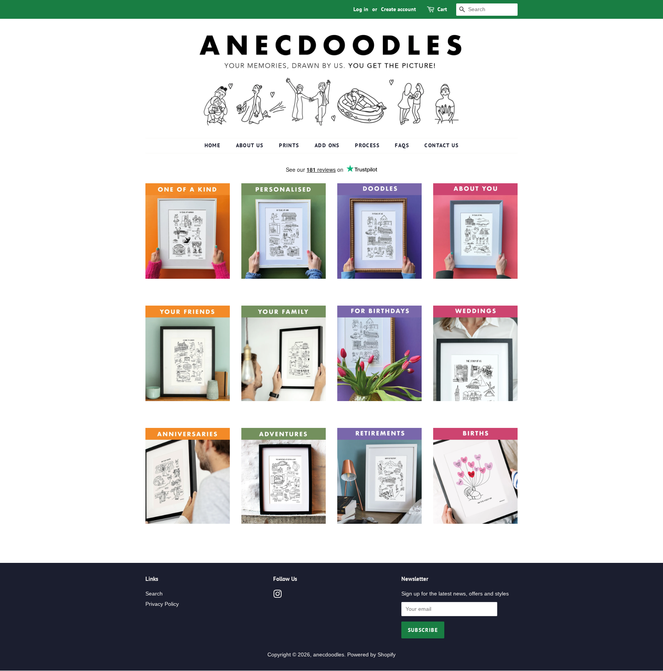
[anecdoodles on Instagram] (277, 596)
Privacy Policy (162, 604)
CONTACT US (441, 145)
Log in (360, 9)
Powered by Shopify (371, 655)
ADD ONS (327, 145)
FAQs (402, 145)
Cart (442, 9)
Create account (398, 9)
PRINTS (289, 145)
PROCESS (367, 145)
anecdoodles (328, 655)
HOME (213, 145)
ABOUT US (250, 145)
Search (154, 594)
